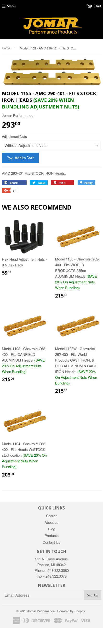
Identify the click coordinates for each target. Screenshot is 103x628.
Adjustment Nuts (14, 136)
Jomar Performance (41, 611)
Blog (51, 528)
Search (51, 515)
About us (51, 522)
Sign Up (92, 595)
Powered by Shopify (71, 611)
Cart (97, 5)
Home (6, 48)
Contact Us (51, 542)
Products (52, 535)
